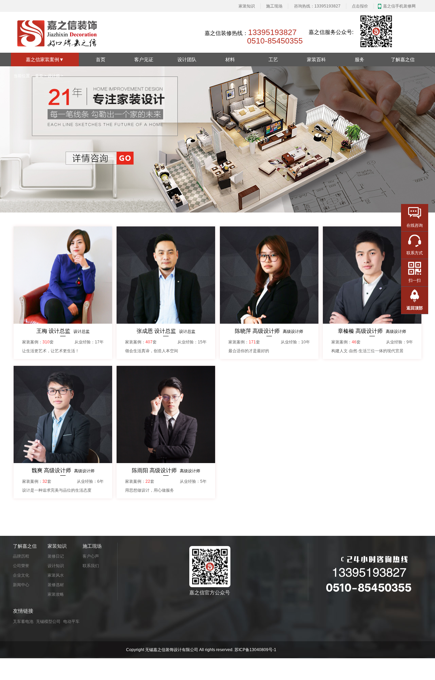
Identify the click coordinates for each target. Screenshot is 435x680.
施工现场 (274, 6)
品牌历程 (21, 556)
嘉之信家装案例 (45, 59)
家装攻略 (56, 594)
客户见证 (143, 59)
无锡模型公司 (48, 621)
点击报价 (360, 6)
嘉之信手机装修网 (399, 6)
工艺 (273, 59)
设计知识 (56, 565)
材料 (230, 59)
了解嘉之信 (403, 59)
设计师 (54, 75)
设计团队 (186, 59)
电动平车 (71, 621)
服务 (359, 59)
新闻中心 (21, 584)
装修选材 (56, 584)
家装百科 (316, 59)
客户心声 (91, 556)
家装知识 (247, 6)
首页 (100, 59)
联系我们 (91, 565)
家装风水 (56, 575)
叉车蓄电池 (23, 621)
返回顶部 (414, 308)
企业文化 (21, 575)
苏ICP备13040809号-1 (255, 649)
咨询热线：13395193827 (317, 6)
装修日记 (56, 556)
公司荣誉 (21, 565)
